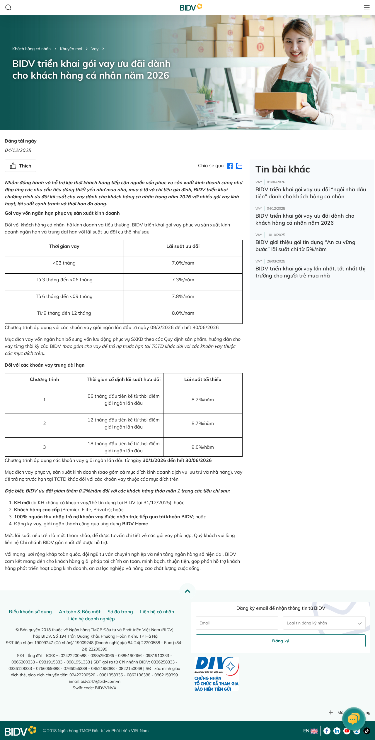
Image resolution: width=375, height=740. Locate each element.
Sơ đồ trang (120, 611)
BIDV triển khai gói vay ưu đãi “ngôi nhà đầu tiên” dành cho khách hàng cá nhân (310, 193)
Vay (94, 48)
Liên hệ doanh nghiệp (91, 619)
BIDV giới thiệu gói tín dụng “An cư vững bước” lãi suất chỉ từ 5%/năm (305, 246)
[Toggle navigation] (366, 7)
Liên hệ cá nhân (157, 611)
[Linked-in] (336, 730)
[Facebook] (326, 730)
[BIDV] (21, 731)
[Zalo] (356, 730)
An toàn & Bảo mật (79, 611)
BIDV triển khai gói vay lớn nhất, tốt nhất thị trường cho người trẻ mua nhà (310, 272)
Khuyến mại (71, 48)
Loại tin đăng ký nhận (307, 623)
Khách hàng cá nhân (31, 48)
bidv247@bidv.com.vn (100, 681)
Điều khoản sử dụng (30, 611)
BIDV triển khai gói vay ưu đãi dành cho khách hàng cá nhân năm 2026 (304, 219)
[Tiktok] (366, 730)
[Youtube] (346, 730)
